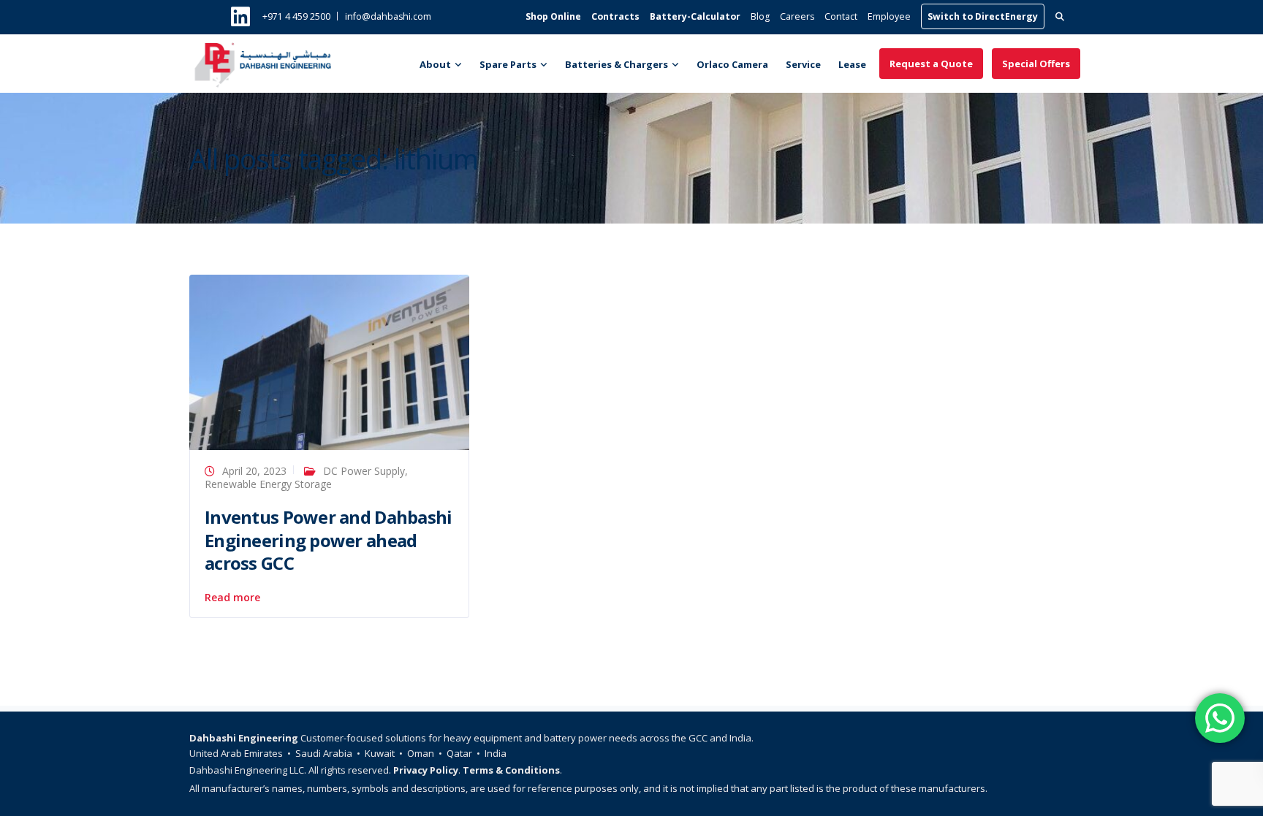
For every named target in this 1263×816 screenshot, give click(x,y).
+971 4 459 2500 (296, 16)
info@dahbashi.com (388, 16)
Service (803, 64)
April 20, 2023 (254, 471)
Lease (852, 64)
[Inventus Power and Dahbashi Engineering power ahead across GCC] (329, 361)
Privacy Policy (425, 770)
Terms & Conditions (511, 770)
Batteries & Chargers (616, 64)
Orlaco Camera (732, 64)
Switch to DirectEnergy (983, 16)
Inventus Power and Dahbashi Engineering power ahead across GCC (328, 539)
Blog (760, 16)
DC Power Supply (364, 471)
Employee (889, 16)
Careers (797, 16)
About (435, 64)
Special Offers (1036, 63)
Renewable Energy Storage (268, 484)
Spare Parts (507, 64)
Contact (840, 16)
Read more (232, 597)
